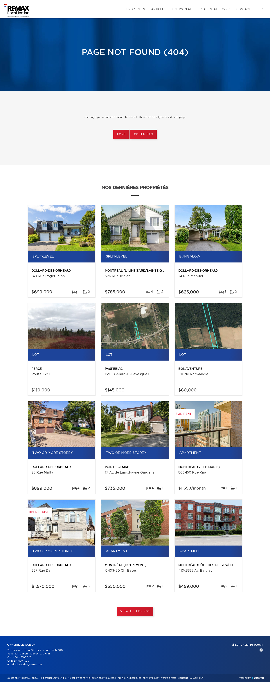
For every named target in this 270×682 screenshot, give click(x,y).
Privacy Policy (151, 678)
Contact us (143, 134)
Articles (158, 9)
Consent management (190, 678)
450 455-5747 (22, 657)
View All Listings (135, 611)
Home (121, 134)
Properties (135, 9)
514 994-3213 (22, 661)
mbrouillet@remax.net (28, 664)
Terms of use (168, 678)
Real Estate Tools (215, 9)
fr (261, 9)
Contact (243, 9)
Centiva (258, 677)
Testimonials (182, 9)
